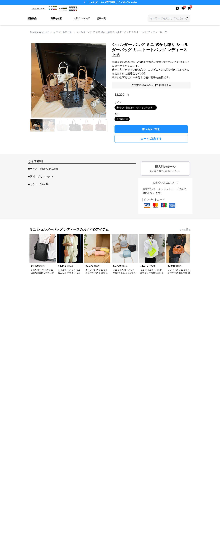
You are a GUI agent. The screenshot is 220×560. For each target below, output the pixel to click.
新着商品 (32, 18)
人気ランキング (82, 18)
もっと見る (185, 229)
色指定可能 (122, 119)
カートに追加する (151, 138)
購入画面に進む (151, 129)
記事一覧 (101, 18)
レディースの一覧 (63, 32)
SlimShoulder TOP (39, 32)
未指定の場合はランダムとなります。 (135, 107)
